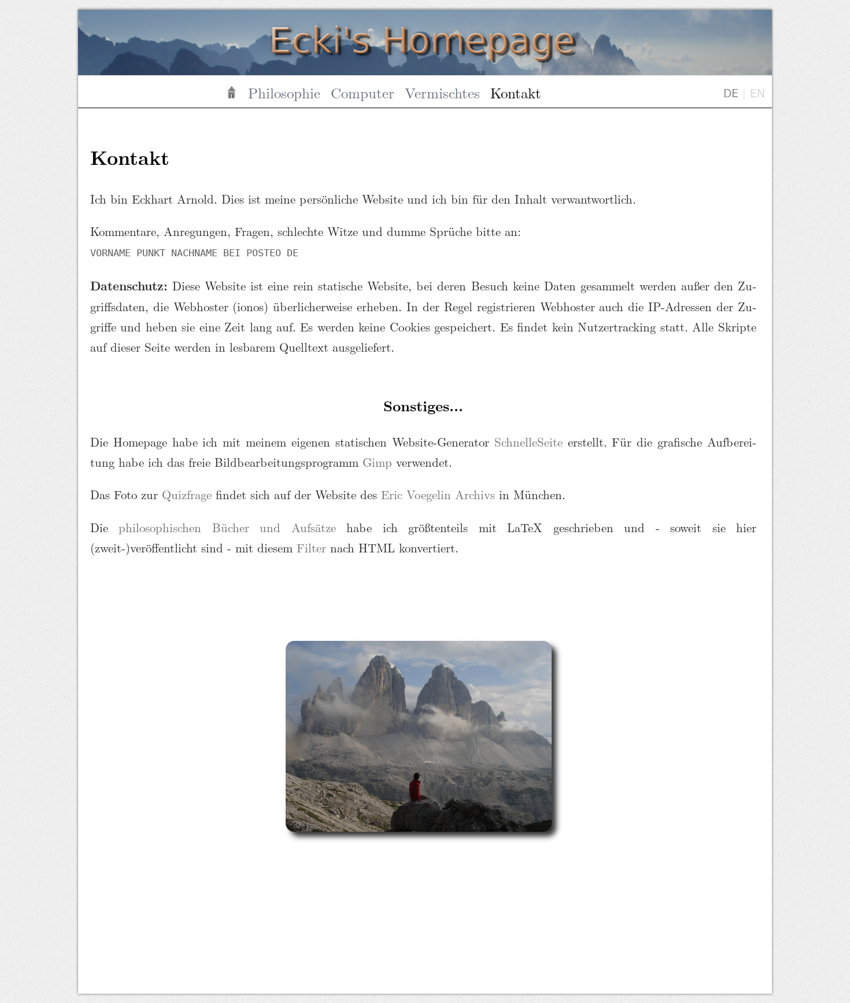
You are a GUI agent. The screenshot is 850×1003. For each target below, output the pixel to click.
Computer (362, 92)
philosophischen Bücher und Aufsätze (227, 527)
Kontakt (515, 92)
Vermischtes (442, 92)
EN (757, 92)
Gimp (377, 461)
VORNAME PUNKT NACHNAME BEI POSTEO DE (194, 253)
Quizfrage (187, 494)
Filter (311, 547)
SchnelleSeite (528, 441)
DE (730, 92)
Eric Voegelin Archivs (438, 494)
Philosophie (284, 92)
